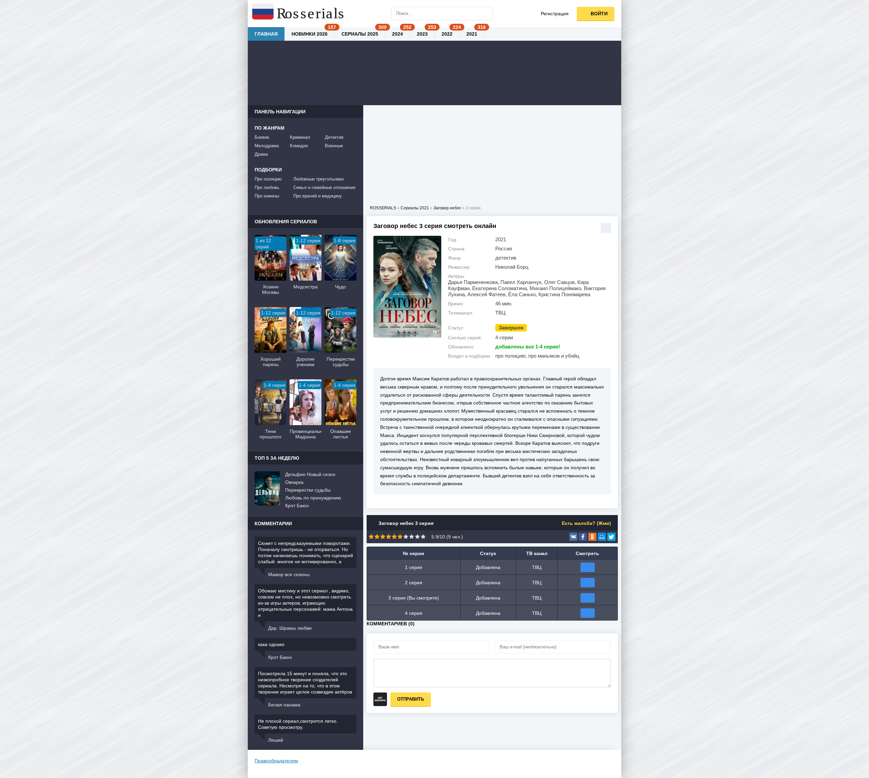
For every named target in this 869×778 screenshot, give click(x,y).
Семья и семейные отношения (324, 187)
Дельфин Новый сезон (310, 474)
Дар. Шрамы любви (290, 628)
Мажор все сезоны (289, 574)
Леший (275, 740)
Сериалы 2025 (359, 34)
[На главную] (299, 13)
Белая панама (284, 704)
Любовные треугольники (318, 179)
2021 (471, 34)
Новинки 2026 (310, 34)
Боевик (262, 137)
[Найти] (486, 13)
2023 (422, 34)
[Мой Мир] (602, 537)
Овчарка (294, 482)
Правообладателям (276, 760)
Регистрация (555, 13)
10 (423, 536)
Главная (266, 34)
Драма (261, 154)
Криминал (300, 137)
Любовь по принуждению (313, 497)
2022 (447, 34)
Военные (334, 145)
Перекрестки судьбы (308, 490)
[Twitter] (611, 537)
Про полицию (268, 179)
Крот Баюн (297, 505)
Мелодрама (267, 145)
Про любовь (267, 187)
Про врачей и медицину (317, 195)
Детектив (334, 137)
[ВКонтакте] (573, 537)
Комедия (299, 145)
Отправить (410, 699)
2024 (397, 34)
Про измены (267, 195)
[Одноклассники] (592, 537)
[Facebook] (583, 537)
